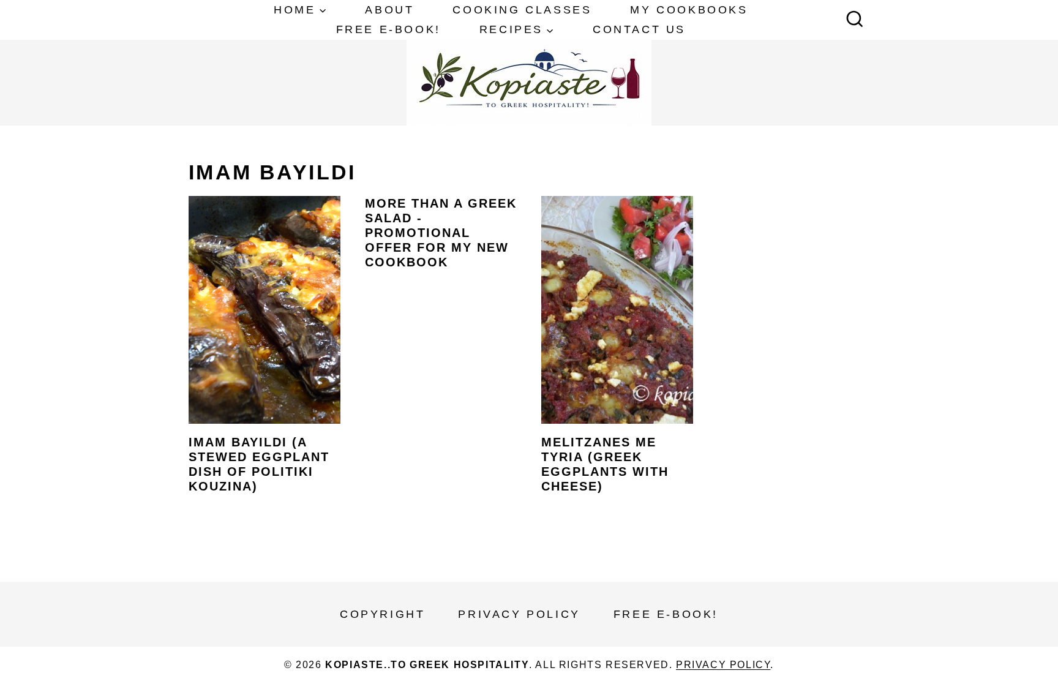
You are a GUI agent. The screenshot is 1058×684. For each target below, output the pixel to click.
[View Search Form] (854, 20)
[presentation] (264, 310)
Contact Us (639, 29)
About (389, 10)
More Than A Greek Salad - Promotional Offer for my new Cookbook (441, 233)
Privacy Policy (519, 614)
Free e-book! (388, 29)
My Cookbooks (689, 10)
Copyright (382, 614)
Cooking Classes (521, 10)
